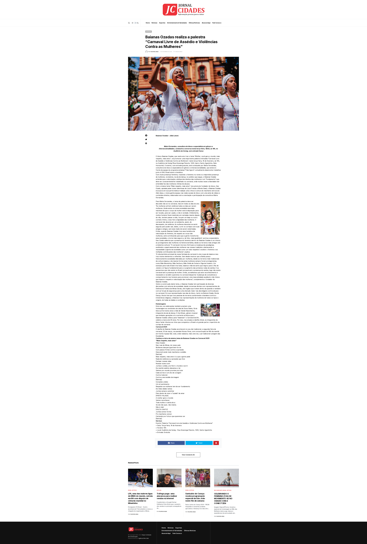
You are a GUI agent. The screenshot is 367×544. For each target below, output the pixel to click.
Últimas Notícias (190, 530)
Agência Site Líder (143, 538)
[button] (129, 23)
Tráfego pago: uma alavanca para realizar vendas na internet (167, 496)
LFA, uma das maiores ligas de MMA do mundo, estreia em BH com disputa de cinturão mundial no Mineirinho (140, 498)
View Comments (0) (188, 455)
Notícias (148, 31)
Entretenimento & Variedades (172, 530)
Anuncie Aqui (166, 533)
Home (164, 528)
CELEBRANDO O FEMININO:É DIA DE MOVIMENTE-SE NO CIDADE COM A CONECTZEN (223, 498)
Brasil (130, 490)
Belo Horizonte (218, 490)
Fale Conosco (177, 533)
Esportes (178, 528)
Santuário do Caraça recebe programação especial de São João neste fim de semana (195, 497)
